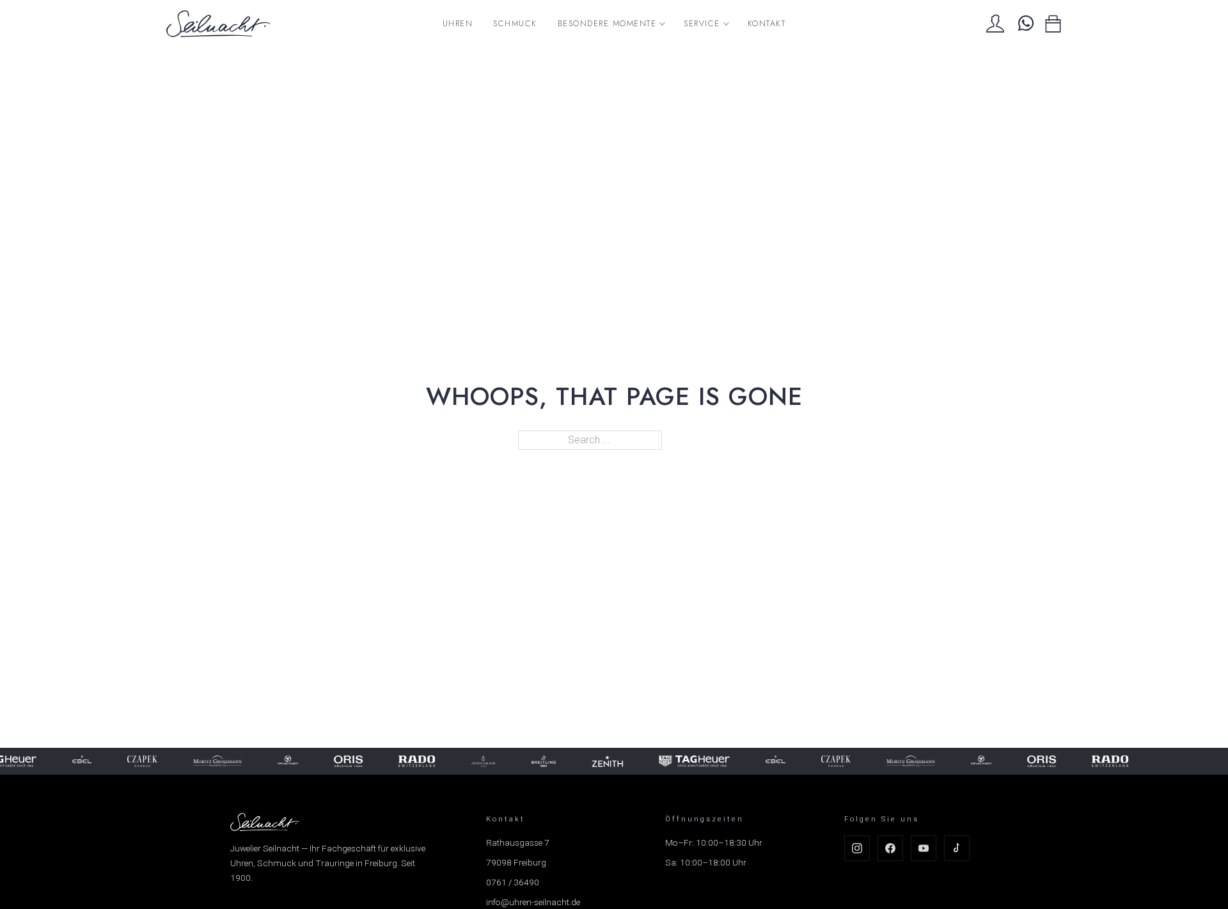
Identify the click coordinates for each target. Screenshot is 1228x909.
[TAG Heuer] (687, 761)
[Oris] (341, 761)
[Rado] (409, 761)
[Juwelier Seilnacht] (218, 23)
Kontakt (767, 23)
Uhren (458, 23)
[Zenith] (601, 761)
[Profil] (995, 23)
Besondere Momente (607, 23)
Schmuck (515, 23)
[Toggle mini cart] (1053, 24)
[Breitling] (536, 761)
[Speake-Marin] (281, 761)
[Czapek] (135, 761)
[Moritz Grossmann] (210, 761)
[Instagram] (857, 848)
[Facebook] (890, 848)
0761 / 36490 (512, 882)
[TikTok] (957, 848)
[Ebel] (75, 761)
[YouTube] (923, 848)
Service (702, 23)
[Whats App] (1024, 24)
